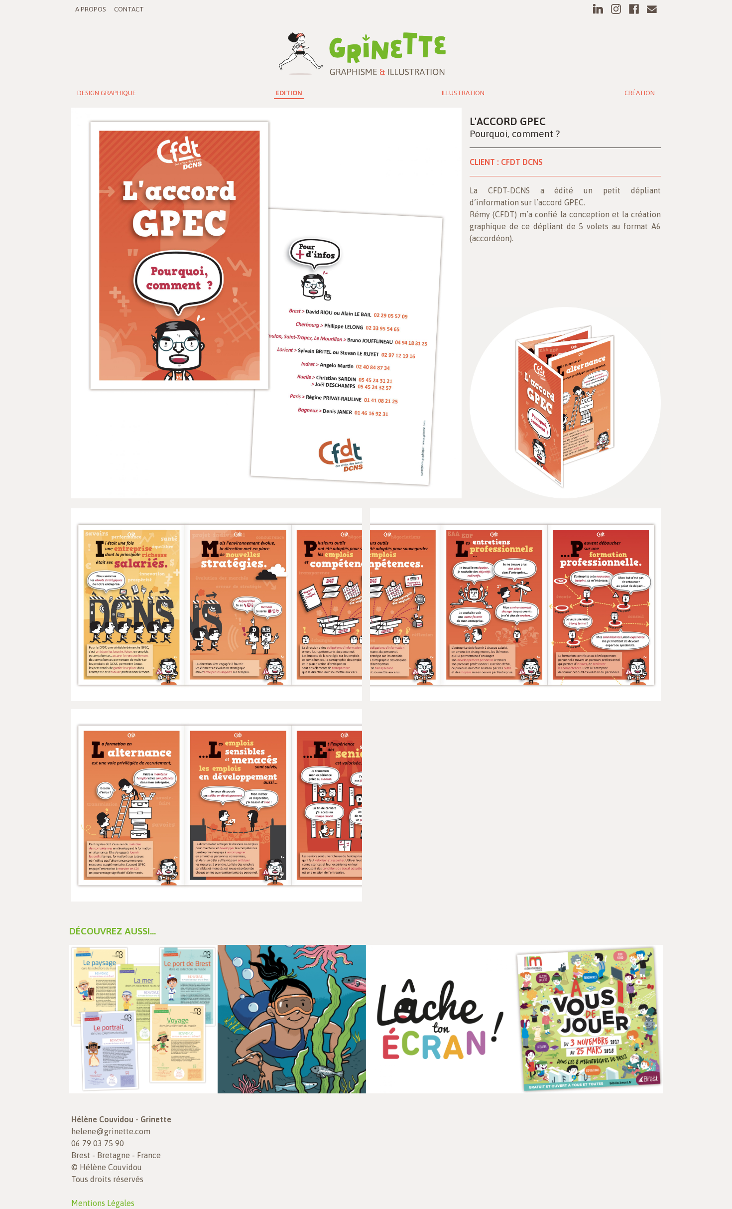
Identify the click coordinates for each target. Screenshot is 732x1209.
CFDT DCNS (522, 161)
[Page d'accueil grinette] (362, 51)
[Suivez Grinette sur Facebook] (634, 9)
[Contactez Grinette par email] (652, 9)
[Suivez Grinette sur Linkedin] (598, 9)
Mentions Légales (102, 1203)
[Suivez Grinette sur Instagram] (616, 9)
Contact (129, 9)
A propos (90, 9)
